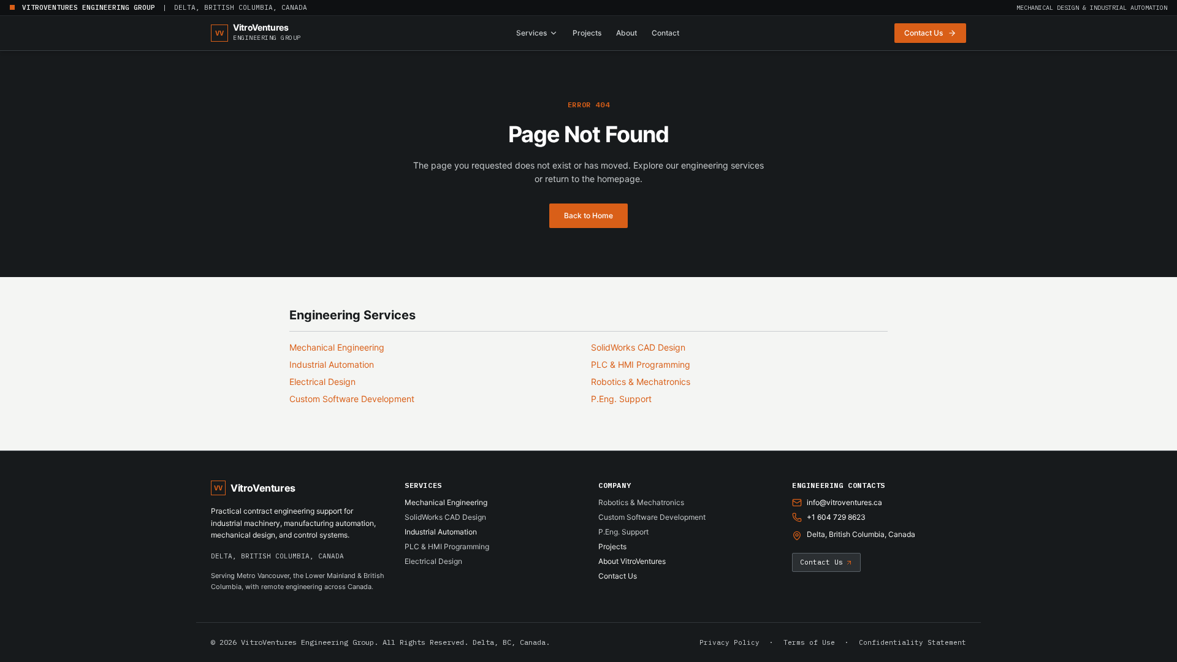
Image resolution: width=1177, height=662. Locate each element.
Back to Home (588, 215)
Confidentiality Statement (912, 642)
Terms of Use (809, 642)
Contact (665, 32)
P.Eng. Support (621, 399)
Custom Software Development (351, 399)
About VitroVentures (632, 561)
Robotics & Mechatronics (640, 381)
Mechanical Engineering (336, 347)
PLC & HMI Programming (640, 364)
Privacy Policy (729, 642)
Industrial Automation (331, 364)
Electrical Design (322, 381)
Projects (587, 32)
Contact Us (617, 575)
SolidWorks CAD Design (638, 347)
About (626, 32)
